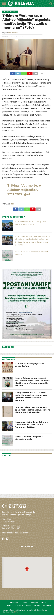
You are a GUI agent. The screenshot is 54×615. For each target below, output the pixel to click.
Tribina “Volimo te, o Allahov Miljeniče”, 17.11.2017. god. (24, 189)
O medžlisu (14, 603)
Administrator (13, 33)
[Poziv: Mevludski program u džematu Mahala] (7, 255)
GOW (16, 612)
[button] (27, 570)
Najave (37, 606)
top (13, 204)
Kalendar (47, 606)
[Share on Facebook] (12, 73)
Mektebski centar (15, 606)
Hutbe (28, 606)
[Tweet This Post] (18, 73)
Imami (43, 603)
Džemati (34, 603)
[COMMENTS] (42, 73)
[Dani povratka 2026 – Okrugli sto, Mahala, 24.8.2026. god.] (7, 225)
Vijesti (25, 603)
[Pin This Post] (30, 73)
